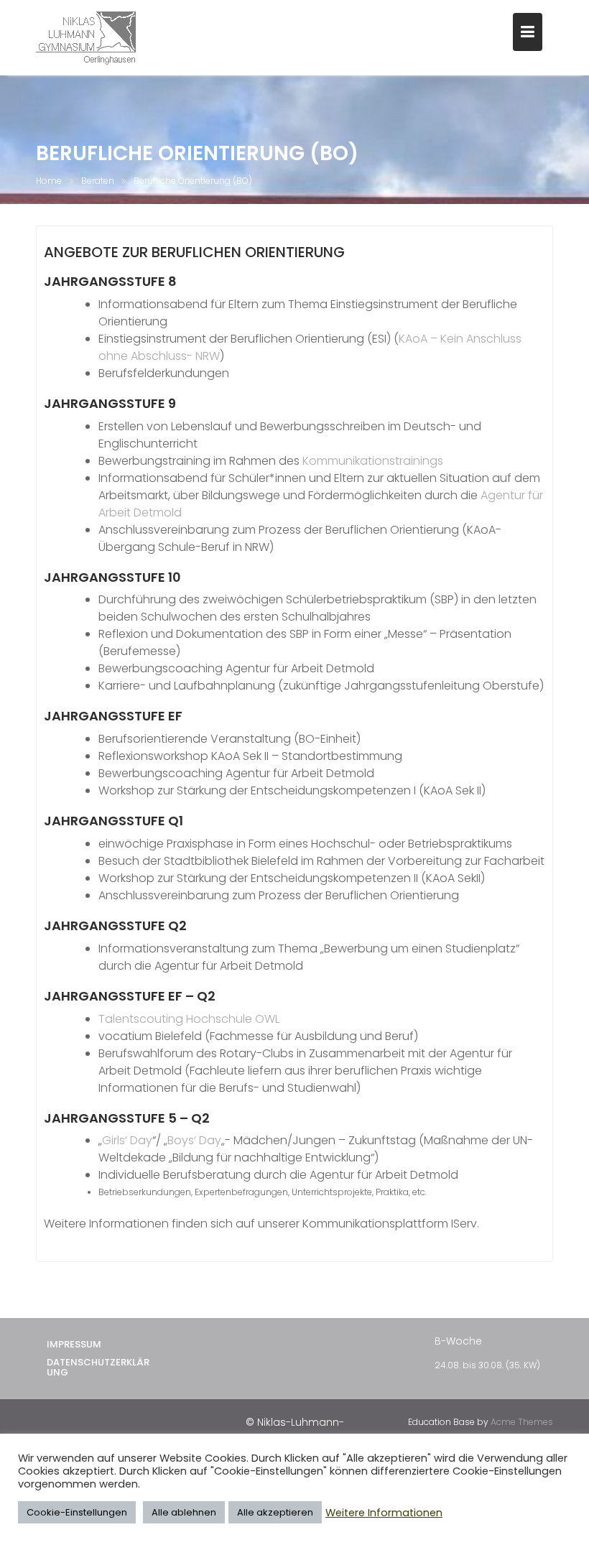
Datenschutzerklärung (98, 1367)
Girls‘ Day (127, 1140)
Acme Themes (522, 1422)
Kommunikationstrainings (372, 461)
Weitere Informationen (383, 1512)
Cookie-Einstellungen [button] (77, 1512)
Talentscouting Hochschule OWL (188, 1019)
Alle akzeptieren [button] (275, 1512)
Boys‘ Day (194, 1140)
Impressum (74, 1344)
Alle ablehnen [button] (184, 1512)
